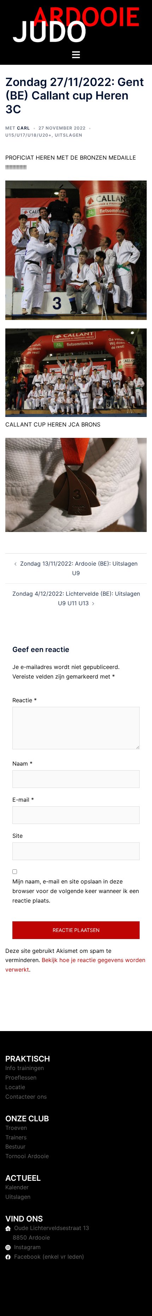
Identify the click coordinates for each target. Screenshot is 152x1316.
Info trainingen (24, 1067)
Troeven (16, 1127)
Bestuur (15, 1146)
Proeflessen (20, 1077)
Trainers (16, 1137)
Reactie (24, 700)
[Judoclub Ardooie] (76, 24)
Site (17, 835)
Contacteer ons (26, 1096)
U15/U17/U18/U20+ (28, 135)
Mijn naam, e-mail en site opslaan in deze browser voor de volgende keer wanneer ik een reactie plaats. (75, 891)
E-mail (23, 799)
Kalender (17, 1187)
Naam (22, 763)
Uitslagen (68, 135)
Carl (23, 128)
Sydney (76, 1303)
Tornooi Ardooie (27, 1156)
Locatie (15, 1087)
